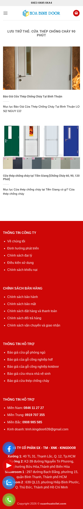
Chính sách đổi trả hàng (24, 318)
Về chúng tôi (16, 241)
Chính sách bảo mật (21, 304)
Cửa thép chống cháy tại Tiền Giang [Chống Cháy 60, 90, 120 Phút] (41, 177)
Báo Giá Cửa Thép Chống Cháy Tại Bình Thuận (32, 96)
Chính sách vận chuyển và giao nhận (33, 325)
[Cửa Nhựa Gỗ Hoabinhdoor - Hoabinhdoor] (41, 13)
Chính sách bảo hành (22, 297)
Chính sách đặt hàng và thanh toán (32, 311)
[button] (5, 13)
